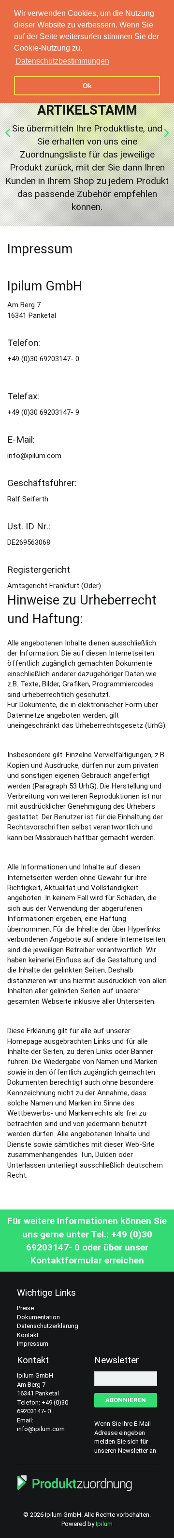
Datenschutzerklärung (47, 1325)
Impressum (32, 1343)
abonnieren (125, 1400)
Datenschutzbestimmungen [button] (62, 61)
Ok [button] (87, 86)
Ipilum (104, 1523)
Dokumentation (38, 1317)
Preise (25, 1308)
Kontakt (28, 1335)
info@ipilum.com (41, 1429)
